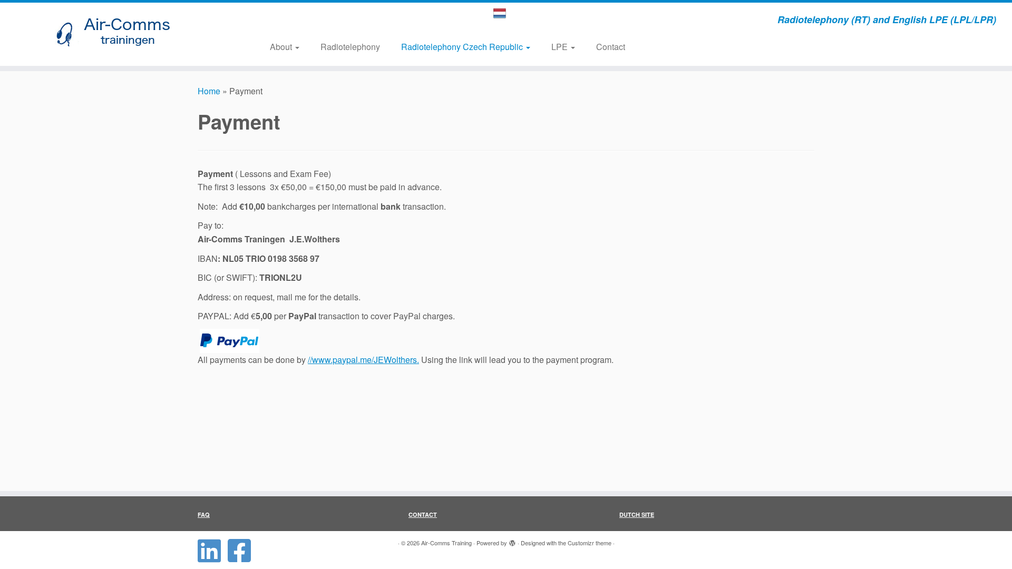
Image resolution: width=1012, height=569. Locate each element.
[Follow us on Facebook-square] (243, 550)
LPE (560, 47)
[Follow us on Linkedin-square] (213, 550)
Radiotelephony (350, 47)
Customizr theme (589, 542)
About (282, 47)
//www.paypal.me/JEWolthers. (363, 360)
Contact (610, 47)
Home (209, 91)
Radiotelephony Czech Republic (463, 47)
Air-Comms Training (446, 542)
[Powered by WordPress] (512, 540)
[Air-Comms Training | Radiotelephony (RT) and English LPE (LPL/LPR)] (116, 34)
